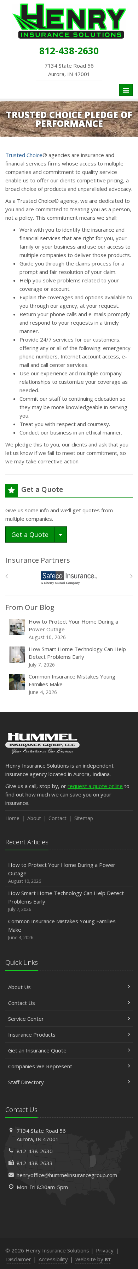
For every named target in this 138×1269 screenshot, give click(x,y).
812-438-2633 (35, 1163)
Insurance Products (32, 1034)
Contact (57, 818)
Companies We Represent (40, 1066)
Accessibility (53, 1259)
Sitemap (83, 818)
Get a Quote (29, 534)
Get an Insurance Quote (37, 1050)
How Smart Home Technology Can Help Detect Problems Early (77, 656)
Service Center (26, 1018)
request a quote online (95, 785)
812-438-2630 (35, 1151)
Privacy (105, 1250)
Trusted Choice (23, 154)
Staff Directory (26, 1082)
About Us (19, 986)
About (34, 818)
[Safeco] (69, 578)
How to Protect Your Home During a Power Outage (73, 629)
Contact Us (21, 1002)
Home (12, 818)
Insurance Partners (37, 560)
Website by (93, 1259)
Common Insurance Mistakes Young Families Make (72, 684)
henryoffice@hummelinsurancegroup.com (67, 1175)
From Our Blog (29, 607)
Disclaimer (18, 1259)
